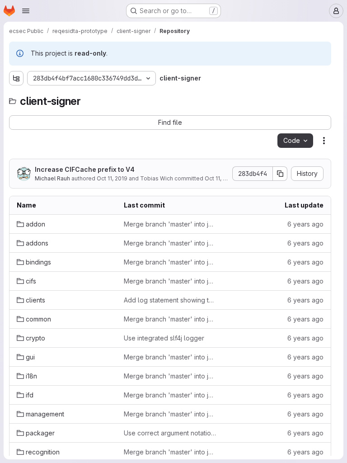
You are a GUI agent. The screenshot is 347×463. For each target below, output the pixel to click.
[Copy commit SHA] (280, 173)
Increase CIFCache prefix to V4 (85, 169)
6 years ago (305, 224)
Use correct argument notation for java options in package (170, 433)
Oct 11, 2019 (112, 178)
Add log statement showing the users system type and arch (170, 300)
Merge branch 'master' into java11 (170, 224)
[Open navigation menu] (26, 11)
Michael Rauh (52, 178)
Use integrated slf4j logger (164, 338)
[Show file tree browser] (16, 78)
